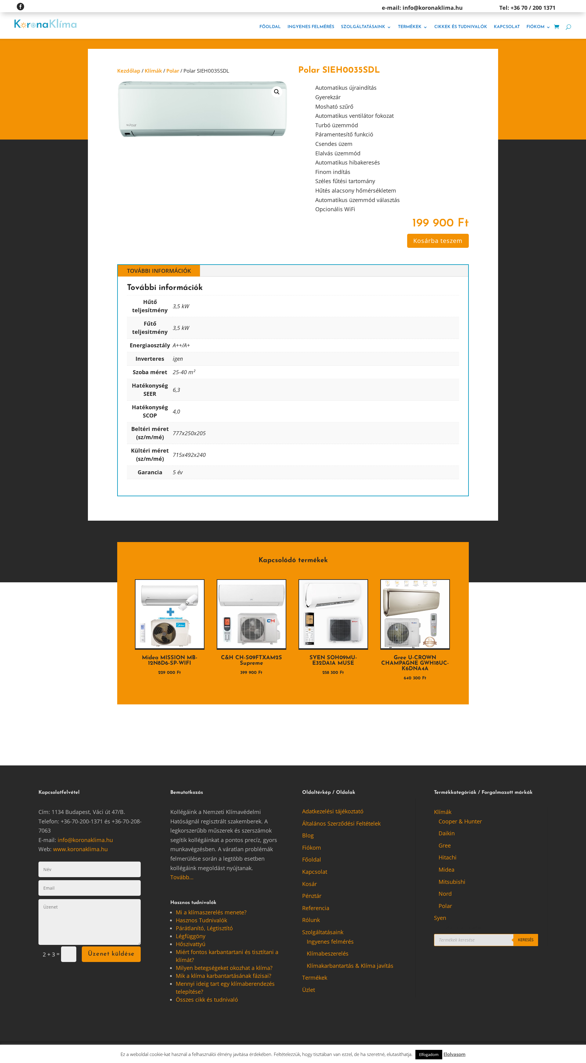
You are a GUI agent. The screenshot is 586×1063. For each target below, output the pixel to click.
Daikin (447, 833)
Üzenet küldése (111, 954)
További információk (159, 270)
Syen (440, 917)
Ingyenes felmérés (311, 27)
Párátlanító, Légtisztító (204, 928)
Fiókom (535, 27)
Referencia (315, 908)
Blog (308, 835)
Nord (445, 893)
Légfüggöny (190, 936)
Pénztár (311, 895)
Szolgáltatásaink (363, 27)
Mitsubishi (452, 881)
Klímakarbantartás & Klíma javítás (350, 965)
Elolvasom (454, 1054)
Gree (445, 845)
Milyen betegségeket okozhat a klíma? (224, 967)
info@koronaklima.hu (85, 840)
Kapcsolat (507, 27)
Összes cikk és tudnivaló (207, 999)
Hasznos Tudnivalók (201, 920)
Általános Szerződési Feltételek (341, 823)
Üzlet (308, 989)
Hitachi (448, 857)
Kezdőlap (128, 70)
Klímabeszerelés (328, 953)
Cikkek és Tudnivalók (460, 27)
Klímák (153, 70)
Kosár (309, 884)
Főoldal (270, 27)
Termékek (409, 27)
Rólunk (311, 920)
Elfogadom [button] (429, 1054)
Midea (446, 869)
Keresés (526, 939)
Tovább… (182, 877)
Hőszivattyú (190, 944)
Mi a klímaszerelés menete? (211, 912)
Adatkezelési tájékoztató (333, 811)
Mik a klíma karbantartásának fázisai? (223, 975)
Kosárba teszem (438, 241)
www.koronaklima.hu (80, 849)
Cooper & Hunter (460, 821)
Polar (172, 70)
